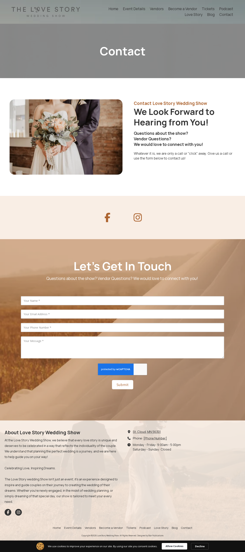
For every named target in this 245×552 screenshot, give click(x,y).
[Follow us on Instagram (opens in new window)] (137, 217)
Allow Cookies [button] (174, 546)
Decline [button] (200, 546)
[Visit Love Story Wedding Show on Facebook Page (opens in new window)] (8, 512)
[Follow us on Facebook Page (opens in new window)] (107, 217)
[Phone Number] (155, 438)
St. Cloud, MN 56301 (147, 432)
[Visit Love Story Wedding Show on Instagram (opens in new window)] (18, 512)
